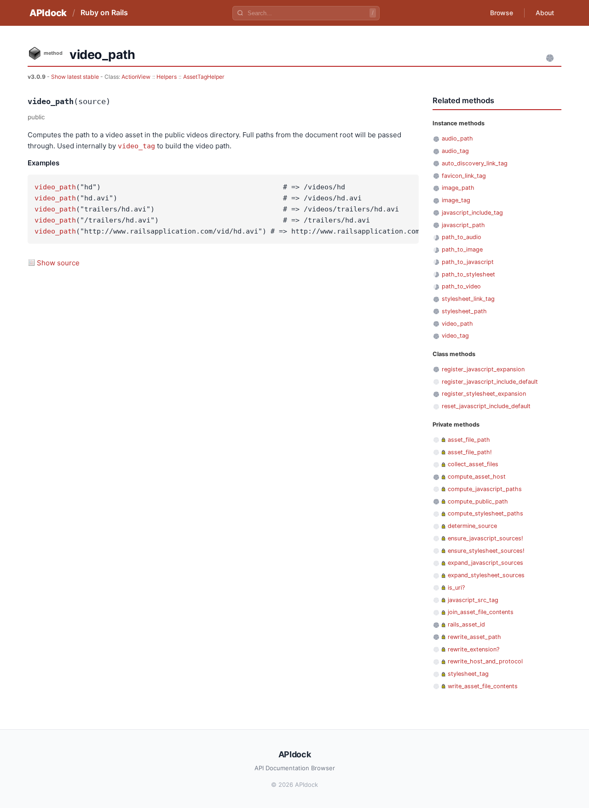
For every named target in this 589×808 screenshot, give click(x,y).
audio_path (457, 138)
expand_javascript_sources (485, 562)
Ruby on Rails (104, 12)
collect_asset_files (473, 464)
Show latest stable (75, 76)
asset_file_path (469, 439)
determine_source (472, 525)
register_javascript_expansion (483, 369)
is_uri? (456, 587)
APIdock (48, 12)
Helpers (166, 76)
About (545, 13)
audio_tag (455, 150)
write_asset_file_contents (483, 686)
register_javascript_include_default (490, 381)
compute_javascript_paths (485, 489)
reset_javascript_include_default (486, 406)
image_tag (456, 200)
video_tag (136, 146)
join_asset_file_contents (481, 612)
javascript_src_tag (473, 600)
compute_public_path (478, 501)
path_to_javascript (468, 261)
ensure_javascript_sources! (485, 538)
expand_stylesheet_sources (486, 575)
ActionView (135, 76)
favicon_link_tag (464, 175)
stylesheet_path (464, 311)
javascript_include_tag (472, 212)
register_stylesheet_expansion (484, 393)
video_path (55, 187)
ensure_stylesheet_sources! (486, 550)
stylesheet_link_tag (468, 298)
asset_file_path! (470, 452)
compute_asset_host (477, 476)
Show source (58, 262)
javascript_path (463, 225)
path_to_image (462, 249)
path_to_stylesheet (468, 274)
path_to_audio (461, 237)
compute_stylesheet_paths (485, 513)
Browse (501, 13)
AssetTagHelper (204, 76)
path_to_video (461, 286)
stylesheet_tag (468, 673)
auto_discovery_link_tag (475, 163)
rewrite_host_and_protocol (485, 661)
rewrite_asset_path (474, 636)
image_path (458, 187)
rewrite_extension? (473, 649)
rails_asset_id (466, 624)
